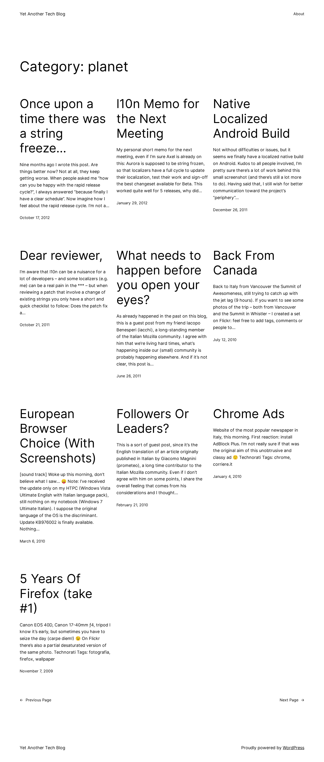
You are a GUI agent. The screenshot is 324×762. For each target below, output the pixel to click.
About (298, 13)
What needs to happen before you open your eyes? (158, 277)
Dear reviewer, (61, 255)
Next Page (292, 700)
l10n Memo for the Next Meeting (157, 118)
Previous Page (35, 700)
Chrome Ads (249, 413)
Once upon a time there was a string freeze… (63, 125)
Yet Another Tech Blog (42, 13)
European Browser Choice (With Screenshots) (58, 435)
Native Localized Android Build (251, 118)
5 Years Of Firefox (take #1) (56, 593)
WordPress (293, 747)
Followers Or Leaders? (152, 421)
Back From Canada (244, 263)
